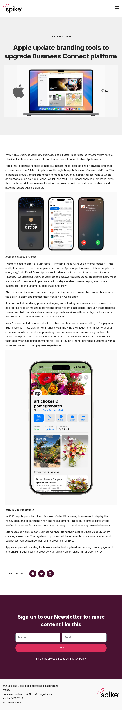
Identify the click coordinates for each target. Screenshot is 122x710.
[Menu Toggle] (117, 8)
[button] (32, 573)
